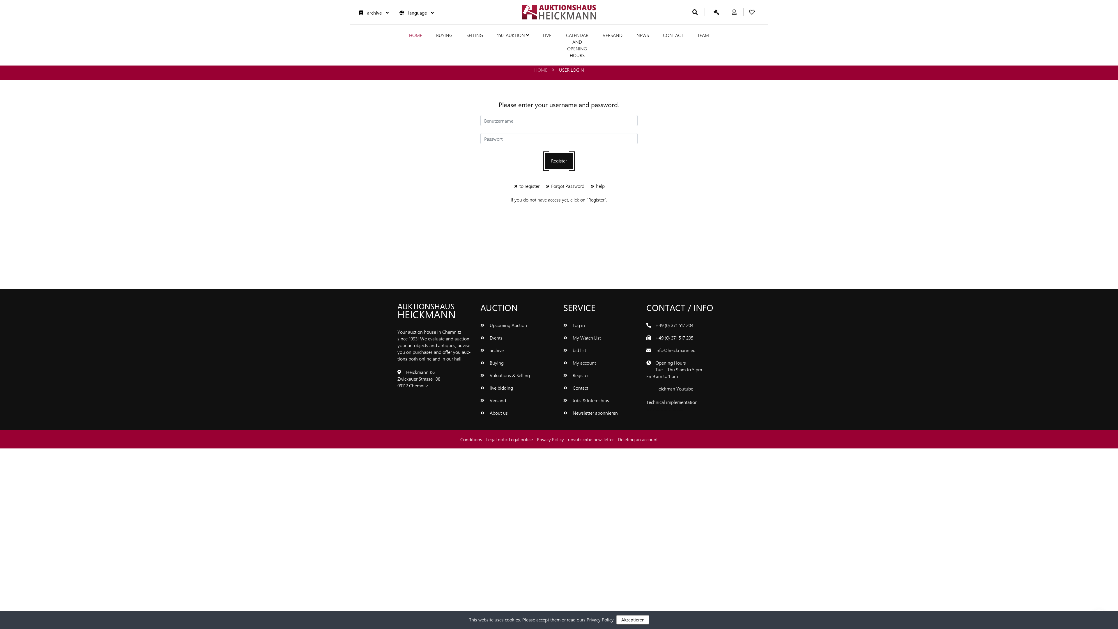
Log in (578, 325)
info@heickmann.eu (675, 350)
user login (571, 70)
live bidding (501, 388)
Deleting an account (638, 439)
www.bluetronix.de (664, 409)
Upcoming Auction (508, 325)
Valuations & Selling (509, 375)
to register (529, 186)
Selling (474, 35)
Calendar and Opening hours (577, 45)
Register (559, 161)
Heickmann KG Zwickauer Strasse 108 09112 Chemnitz (418, 378)
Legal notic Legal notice (510, 439)
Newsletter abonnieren (595, 413)
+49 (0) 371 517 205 (674, 338)
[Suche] (695, 12)
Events (496, 338)
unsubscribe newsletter (591, 439)
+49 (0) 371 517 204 (674, 325)
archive (374, 13)
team (703, 35)
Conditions (471, 439)
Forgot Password (567, 186)
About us (498, 413)
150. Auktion (511, 35)
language (417, 13)
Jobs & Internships (590, 400)
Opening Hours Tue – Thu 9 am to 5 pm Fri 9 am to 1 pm (674, 369)
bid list (579, 350)
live (547, 35)
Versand (612, 35)
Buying (444, 35)
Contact (673, 35)
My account (584, 363)
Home (415, 35)
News (642, 35)
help (600, 186)
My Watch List (586, 338)
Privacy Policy (551, 439)
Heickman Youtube (674, 389)
